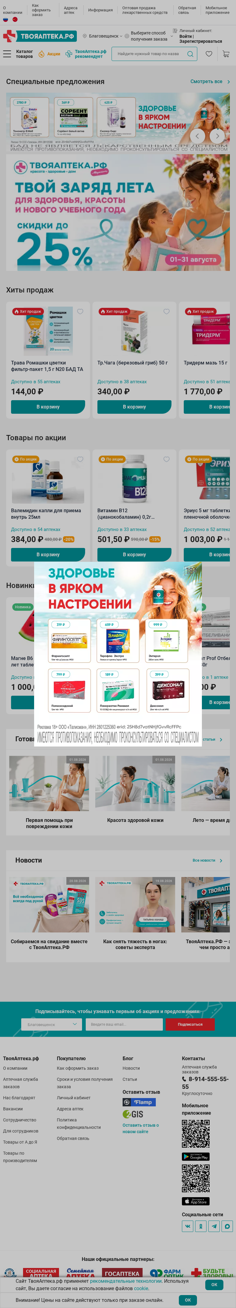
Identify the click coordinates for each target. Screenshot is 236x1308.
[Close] (195, 568)
